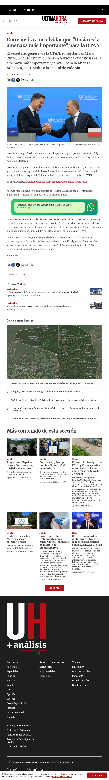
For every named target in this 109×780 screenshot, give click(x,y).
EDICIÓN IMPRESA (92, 21)
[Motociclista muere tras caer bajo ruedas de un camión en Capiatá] (96, 305)
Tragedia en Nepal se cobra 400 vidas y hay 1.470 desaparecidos (20, 465)
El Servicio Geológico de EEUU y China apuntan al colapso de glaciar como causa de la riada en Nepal (87, 468)
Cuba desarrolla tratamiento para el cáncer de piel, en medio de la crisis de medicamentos (54, 542)
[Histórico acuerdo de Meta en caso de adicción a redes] (22, 520)
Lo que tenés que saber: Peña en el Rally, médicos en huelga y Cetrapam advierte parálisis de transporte (55, 409)
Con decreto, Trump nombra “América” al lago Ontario (52, 465)
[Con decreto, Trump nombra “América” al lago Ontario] (54, 446)
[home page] (54, 20)
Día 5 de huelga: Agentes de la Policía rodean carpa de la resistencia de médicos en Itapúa (54, 400)
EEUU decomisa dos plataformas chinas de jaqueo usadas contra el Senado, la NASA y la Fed (87, 540)
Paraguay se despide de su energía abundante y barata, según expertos (45, 392)
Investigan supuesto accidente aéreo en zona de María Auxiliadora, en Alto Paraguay (52, 383)
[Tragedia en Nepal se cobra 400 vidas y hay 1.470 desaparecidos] (22, 446)
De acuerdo (97, 775)
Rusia (11, 274)
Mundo (10, 33)
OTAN (22, 274)
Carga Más (55, 588)
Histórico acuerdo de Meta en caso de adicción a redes (19, 539)
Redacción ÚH (35, 296)
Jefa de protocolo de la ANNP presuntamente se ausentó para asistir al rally (43, 292)
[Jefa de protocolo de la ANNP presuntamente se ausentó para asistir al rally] (96, 291)
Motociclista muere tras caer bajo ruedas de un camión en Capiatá (39, 306)
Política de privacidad (62, 777)
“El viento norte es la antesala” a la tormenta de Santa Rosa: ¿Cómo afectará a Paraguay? (54, 418)
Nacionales (12, 289)
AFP (31, 478)
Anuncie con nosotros (51, 662)
